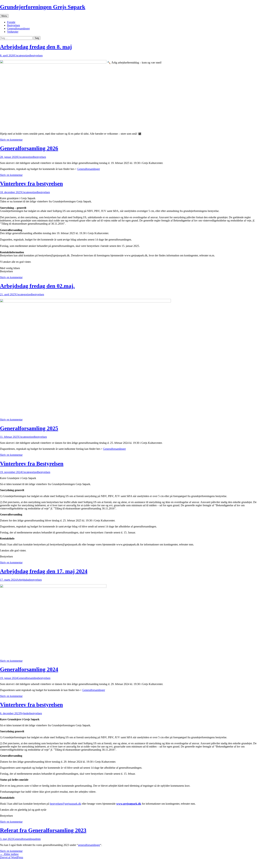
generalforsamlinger (89, 844)
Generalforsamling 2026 (29, 148)
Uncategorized (22, 55)
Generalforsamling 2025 (29, 428)
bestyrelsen (36, 55)
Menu (4, 16)
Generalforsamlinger (18, 28)
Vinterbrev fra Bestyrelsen (31, 463)
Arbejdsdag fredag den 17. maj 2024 (43, 571)
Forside (11, 22)
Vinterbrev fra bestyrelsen (31, 183)
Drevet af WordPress (11, 857)
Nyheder (25, 713)
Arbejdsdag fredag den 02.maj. (37, 286)
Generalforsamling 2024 (29, 669)
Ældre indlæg (9, 854)
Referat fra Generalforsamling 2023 (43, 830)
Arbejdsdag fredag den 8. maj (36, 47)
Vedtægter (12, 31)
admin (37, 838)
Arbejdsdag (23, 579)
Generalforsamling (27, 678)
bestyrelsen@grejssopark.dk (65, 803)
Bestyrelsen (13, 25)
